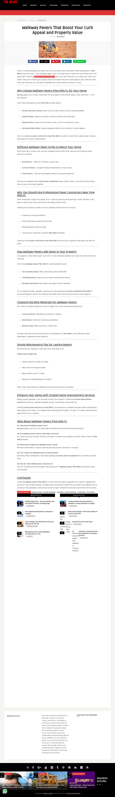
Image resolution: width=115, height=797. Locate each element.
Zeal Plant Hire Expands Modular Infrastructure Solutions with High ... (49, 786)
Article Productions (73, 793)
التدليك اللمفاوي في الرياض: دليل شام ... (15, 785)
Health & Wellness (11, 774)
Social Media (81, 492)
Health (75, 774)
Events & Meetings (70, 492)
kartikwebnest (31, 516)
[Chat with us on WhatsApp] (5, 792)
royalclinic (30, 536)
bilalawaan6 (30, 506)
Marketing (64, 5)
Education (87, 5)
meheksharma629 (32, 526)
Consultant (60, 492)
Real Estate (76, 5)
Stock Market (90, 492)
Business (33, 5)
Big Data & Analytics (49, 492)
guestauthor (61, 36)
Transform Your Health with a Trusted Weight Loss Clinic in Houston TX (84, 786)
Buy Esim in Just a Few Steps (82, 522)
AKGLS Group (48, 793)
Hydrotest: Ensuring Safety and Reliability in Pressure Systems (88, 533)
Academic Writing (37, 492)
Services (43, 5)
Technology (54, 5)
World (25, 5)
